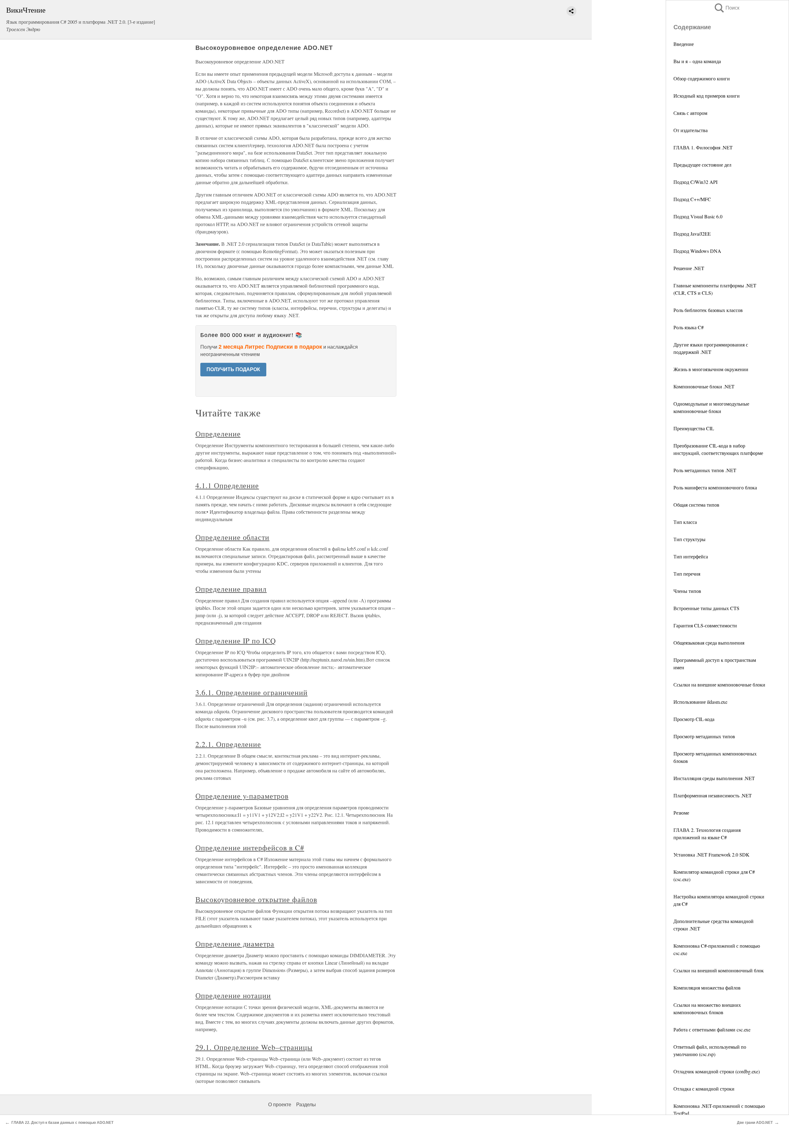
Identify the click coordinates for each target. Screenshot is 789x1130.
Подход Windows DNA (697, 251)
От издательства (690, 130)
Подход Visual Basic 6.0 (697, 216)
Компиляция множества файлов (707, 987)
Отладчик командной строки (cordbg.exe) (716, 1071)
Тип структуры (689, 539)
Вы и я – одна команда (697, 61)
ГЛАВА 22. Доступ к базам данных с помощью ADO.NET (62, 1122)
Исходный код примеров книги (706, 95)
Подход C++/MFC (692, 199)
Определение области (232, 537)
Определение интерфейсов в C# (249, 848)
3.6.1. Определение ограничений (251, 692)
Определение (218, 434)
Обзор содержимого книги (701, 78)
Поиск (726, 7)
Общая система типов (696, 504)
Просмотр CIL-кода (693, 719)
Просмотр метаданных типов (704, 736)
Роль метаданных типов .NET (704, 470)
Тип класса (685, 522)
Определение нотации (233, 995)
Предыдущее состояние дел (702, 164)
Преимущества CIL (693, 428)
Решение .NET (688, 268)
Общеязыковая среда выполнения (708, 642)
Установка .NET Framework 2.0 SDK (711, 854)
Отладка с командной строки (703, 1088)
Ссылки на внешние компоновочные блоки (719, 684)
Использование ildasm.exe (700, 702)
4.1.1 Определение (227, 485)
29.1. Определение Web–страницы (254, 1047)
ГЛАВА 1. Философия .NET (703, 147)
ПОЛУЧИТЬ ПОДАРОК (233, 369)
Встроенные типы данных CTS (706, 608)
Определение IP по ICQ (235, 641)
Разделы (306, 1104)
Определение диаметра (234, 944)
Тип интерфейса (690, 556)
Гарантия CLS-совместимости (705, 625)
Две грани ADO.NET (755, 1122)
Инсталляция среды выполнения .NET (714, 778)
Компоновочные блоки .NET (703, 386)
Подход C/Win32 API (695, 182)
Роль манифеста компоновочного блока (715, 487)
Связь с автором (690, 113)
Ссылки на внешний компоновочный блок (718, 970)
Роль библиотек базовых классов (708, 310)
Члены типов (687, 591)
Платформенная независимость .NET (712, 795)
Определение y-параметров (241, 796)
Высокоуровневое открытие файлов (256, 899)
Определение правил (231, 589)
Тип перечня (686, 573)
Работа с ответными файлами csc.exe (711, 1029)
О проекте (279, 1104)
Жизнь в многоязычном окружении (710, 369)
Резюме (681, 812)
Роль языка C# (688, 327)
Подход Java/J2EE (692, 233)
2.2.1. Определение (228, 744)
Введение (683, 44)
